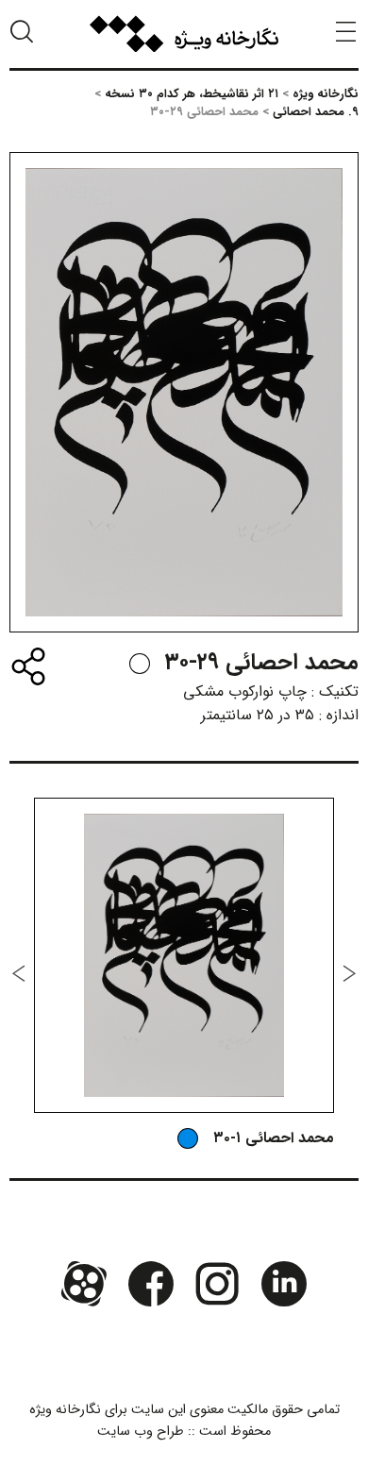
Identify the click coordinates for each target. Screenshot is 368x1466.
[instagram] (217, 1283)
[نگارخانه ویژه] (184, 34)
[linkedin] (283, 1283)
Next (18, 973)
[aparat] (84, 1283)
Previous (349, 973)
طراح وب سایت (140, 1431)
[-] (139, 663)
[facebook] (151, 1283)
